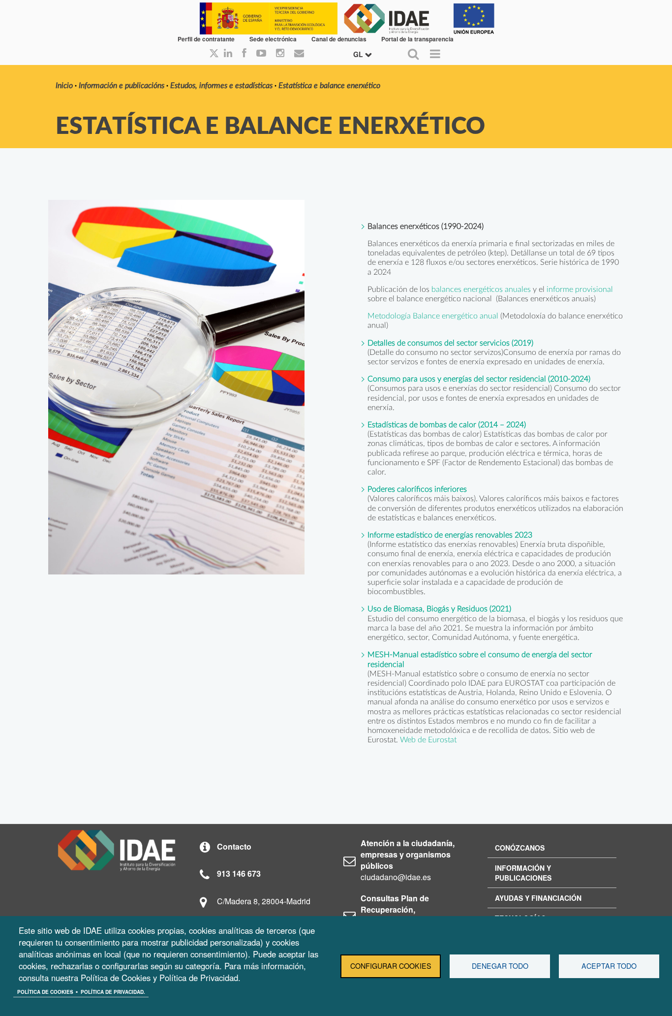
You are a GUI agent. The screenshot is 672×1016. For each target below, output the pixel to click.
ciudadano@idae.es (396, 877)
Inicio (64, 86)
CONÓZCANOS (520, 848)
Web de (414, 740)
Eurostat (442, 740)
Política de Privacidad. (113, 991)
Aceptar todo (609, 966)
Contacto (234, 846)
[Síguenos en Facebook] (244, 54)
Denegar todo (500, 966)
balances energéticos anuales (481, 289)
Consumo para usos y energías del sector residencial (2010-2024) (478, 379)
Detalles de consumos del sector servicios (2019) (450, 343)
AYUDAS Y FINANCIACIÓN (538, 898)
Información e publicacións (121, 86)
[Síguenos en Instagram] (280, 54)
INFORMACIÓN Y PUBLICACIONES (523, 873)
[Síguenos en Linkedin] (228, 54)
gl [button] (359, 54)
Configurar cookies (390, 966)
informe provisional (580, 289)
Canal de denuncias (339, 38)
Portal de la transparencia (417, 38)
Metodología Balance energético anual (432, 316)
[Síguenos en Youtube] (261, 54)
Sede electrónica (273, 38)
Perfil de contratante (206, 38)
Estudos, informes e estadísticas (221, 86)
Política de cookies (45, 991)
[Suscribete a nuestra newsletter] (299, 54)
